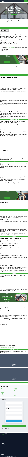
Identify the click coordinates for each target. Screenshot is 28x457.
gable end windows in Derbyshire (10, 47)
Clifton (7, 347)
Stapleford (1, 347)
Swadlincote (3, 395)
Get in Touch (14, 236)
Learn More (14, 161)
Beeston (4, 347)
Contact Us (3, 444)
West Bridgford (12, 347)
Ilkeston (9, 347)
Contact (26, 1)
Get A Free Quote (14, 382)
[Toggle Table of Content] (7, 30)
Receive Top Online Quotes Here (14, 349)
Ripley (2, 393)
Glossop (15, 395)
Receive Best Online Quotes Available (14, 119)
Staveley (15, 390)
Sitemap (3, 454)
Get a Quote (13, 14)
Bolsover (15, 388)
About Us (3, 443)
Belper (2, 394)
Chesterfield (15, 389)
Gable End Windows (24, 39)
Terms (3, 453)
